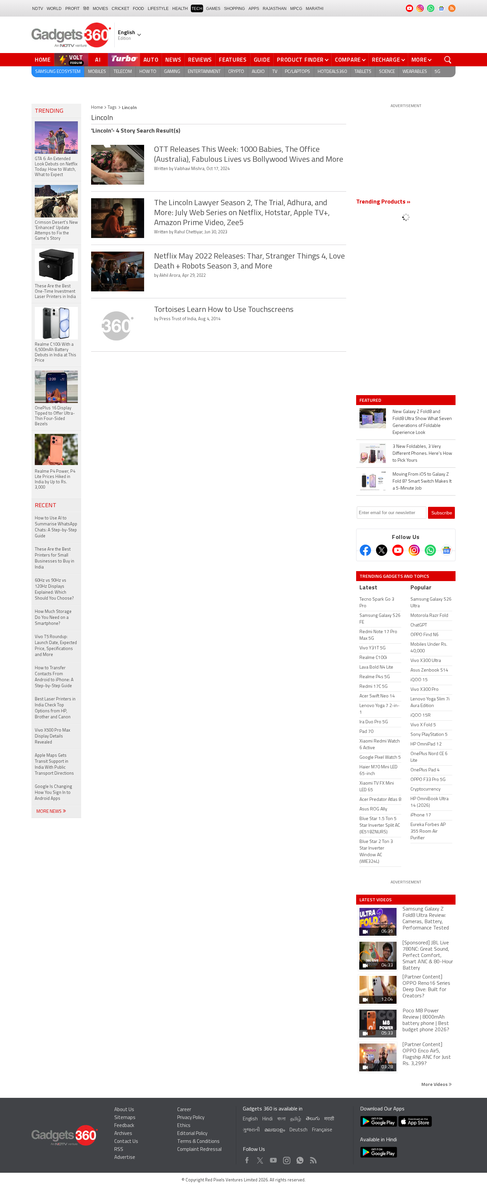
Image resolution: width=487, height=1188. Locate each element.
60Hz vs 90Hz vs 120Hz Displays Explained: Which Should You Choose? (54, 589)
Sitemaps (124, 1117)
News (173, 59)
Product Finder (300, 59)
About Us (124, 1109)
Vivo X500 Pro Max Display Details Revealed (52, 736)
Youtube (273, 1159)
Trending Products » (383, 202)
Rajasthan (275, 8)
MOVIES (100, 8)
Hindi (267, 1119)
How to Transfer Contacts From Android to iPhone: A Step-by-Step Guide (54, 677)
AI (98, 59)
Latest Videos (375, 899)
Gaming (172, 71)
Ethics (183, 1125)
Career (184, 1109)
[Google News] (446, 550)
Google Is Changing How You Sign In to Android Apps (53, 793)
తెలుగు (313, 1118)
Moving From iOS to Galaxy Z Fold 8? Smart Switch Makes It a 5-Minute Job (422, 481)
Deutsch (298, 1130)
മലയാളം (274, 1130)
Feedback (124, 1125)
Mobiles (97, 71)
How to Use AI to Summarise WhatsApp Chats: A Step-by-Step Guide (56, 527)
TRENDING (49, 111)
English (250, 1119)
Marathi (314, 8)
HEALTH (180, 8)
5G (437, 71)
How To (147, 71)
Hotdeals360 (332, 71)
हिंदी (86, 8)
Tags (112, 107)
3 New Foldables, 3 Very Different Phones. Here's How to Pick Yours (422, 453)
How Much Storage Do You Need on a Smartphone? (53, 618)
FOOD (138, 8)
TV (274, 71)
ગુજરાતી (251, 1130)
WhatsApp (300, 1159)
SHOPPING (234, 8)
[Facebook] (365, 550)
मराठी (329, 1119)
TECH (196, 8)
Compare (348, 59)
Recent (45, 506)
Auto (151, 59)
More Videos (435, 1084)
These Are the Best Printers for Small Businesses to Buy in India (54, 558)
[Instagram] (414, 550)
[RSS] (452, 8)
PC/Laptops (297, 71)
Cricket (120, 8)
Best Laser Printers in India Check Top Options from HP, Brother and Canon (55, 708)
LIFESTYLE (158, 8)
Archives (123, 1133)
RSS (118, 1149)
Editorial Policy (192, 1133)
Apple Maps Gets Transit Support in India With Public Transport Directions (54, 764)
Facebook (247, 1159)
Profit (72, 8)
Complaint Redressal (199, 1149)
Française (322, 1130)
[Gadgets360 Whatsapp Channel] (430, 550)
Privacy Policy (190, 1117)
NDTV (37, 8)
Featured (370, 400)
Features (233, 59)
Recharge (386, 59)
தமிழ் (295, 1119)
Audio (258, 71)
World (54, 8)
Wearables (415, 71)
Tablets (362, 71)
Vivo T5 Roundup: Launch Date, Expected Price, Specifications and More (56, 646)
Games (213, 8)
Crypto (236, 71)
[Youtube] (398, 550)
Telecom (123, 71)
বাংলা (281, 1119)
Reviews (200, 59)
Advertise (124, 1157)
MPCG (296, 8)
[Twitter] (381, 550)
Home (43, 59)
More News (49, 811)
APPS (253, 8)
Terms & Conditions (198, 1141)
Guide (262, 59)
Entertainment (204, 71)
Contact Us (126, 1141)
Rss (312, 1159)
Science (387, 71)
